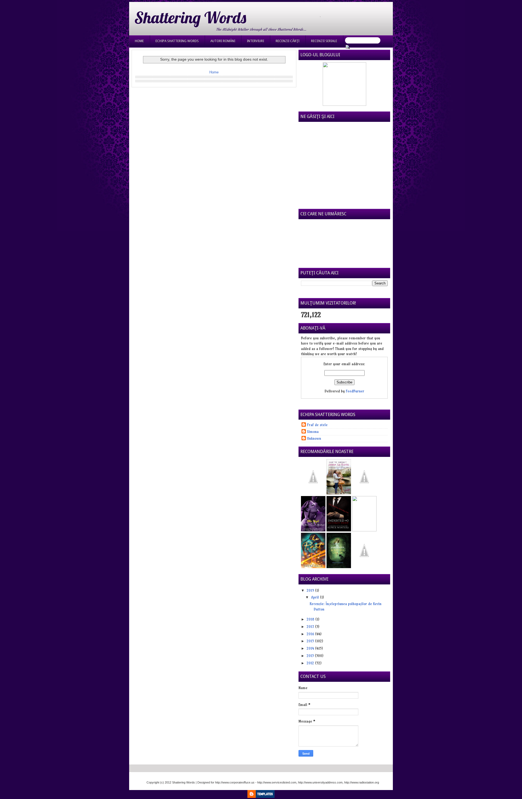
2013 (311, 656)
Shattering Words (190, 17)
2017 (311, 626)
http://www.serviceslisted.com (276, 782)
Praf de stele (317, 425)
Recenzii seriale (324, 41)
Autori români (222, 41)
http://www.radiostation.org (361, 782)
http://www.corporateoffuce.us (234, 782)
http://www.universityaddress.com (320, 782)
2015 (311, 641)
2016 (311, 634)
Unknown (314, 438)
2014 (311, 648)
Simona (313, 431)
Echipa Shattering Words (177, 41)
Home (139, 41)
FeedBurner (355, 391)
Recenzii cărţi (287, 41)
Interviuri (255, 41)
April (315, 597)
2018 (311, 619)
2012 (311, 663)
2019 (311, 590)
